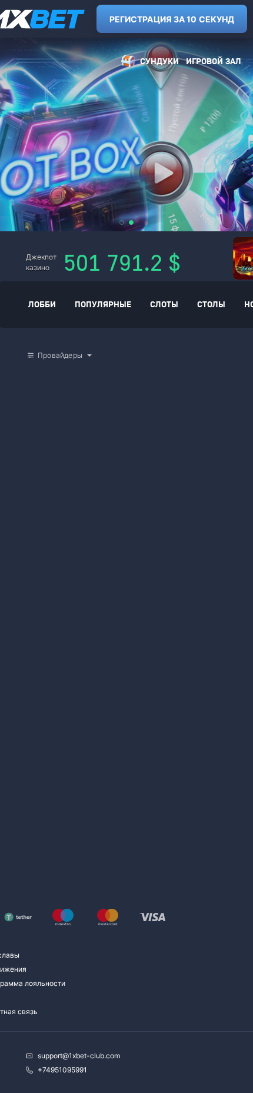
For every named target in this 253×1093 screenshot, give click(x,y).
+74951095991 (62, 1069)
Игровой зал (213, 61)
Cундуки (159, 61)
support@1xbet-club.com (79, 1055)
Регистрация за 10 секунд (171, 19)
